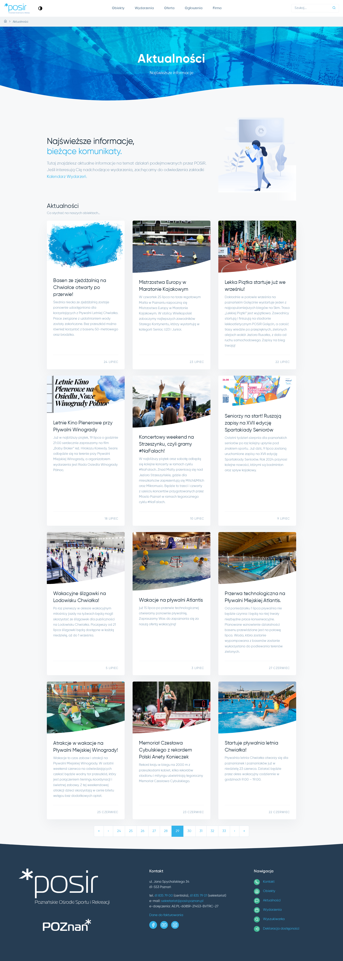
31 (200, 831)
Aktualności (272, 900)
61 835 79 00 (164, 895)
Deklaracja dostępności (281, 928)
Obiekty (118, 8)
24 (119, 831)
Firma (217, 8)
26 (142, 831)
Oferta (169, 8)
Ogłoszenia (193, 8)
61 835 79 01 (198, 895)
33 (224, 831)
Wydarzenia (144, 8)
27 (154, 831)
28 (166, 831)
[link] (40, 8)
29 (177, 831)
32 (212, 831)
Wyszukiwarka (274, 919)
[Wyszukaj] (334, 8)
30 (189, 831)
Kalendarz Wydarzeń (66, 177)
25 (131, 831)
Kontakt (269, 881)
